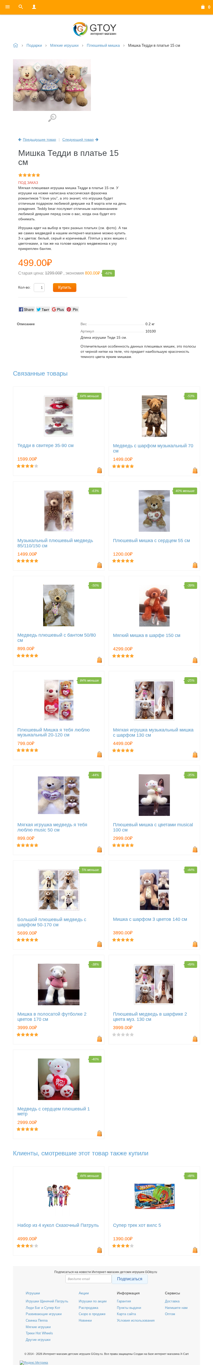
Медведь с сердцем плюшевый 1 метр (53, 1112)
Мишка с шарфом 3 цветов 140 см (150, 919)
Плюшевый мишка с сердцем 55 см (151, 540)
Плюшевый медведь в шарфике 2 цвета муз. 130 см (150, 1017)
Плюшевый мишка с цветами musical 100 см (153, 827)
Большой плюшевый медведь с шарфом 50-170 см (51, 922)
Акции (84, 1293)
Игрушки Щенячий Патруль (47, 1301)
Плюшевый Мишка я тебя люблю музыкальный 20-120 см (53, 733)
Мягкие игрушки (38, 1327)
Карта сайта (126, 1314)
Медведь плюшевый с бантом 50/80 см (56, 638)
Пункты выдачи (129, 1308)
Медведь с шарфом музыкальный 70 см (153, 448)
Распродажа (88, 1308)
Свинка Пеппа (37, 1320)
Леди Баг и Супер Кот (43, 1308)
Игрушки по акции (92, 1301)
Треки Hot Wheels (39, 1333)
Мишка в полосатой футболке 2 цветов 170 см (51, 1017)
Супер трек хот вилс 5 (137, 1225)
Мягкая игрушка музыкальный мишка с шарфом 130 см (153, 733)
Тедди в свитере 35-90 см (45, 445)
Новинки (85, 1320)
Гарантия (124, 1301)
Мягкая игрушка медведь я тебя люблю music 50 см (52, 827)
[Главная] (106, 29)
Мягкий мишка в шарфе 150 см (146, 635)
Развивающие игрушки (44, 1314)
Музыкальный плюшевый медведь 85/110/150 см (55, 543)
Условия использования (136, 1320)
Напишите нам (176, 1308)
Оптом (170, 1314)
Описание (26, 324)
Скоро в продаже (92, 1314)
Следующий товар (78, 139)
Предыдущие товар (39, 139)
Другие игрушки (38, 1340)
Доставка (172, 1301)
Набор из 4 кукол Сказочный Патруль (58, 1225)
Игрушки (33, 1293)
